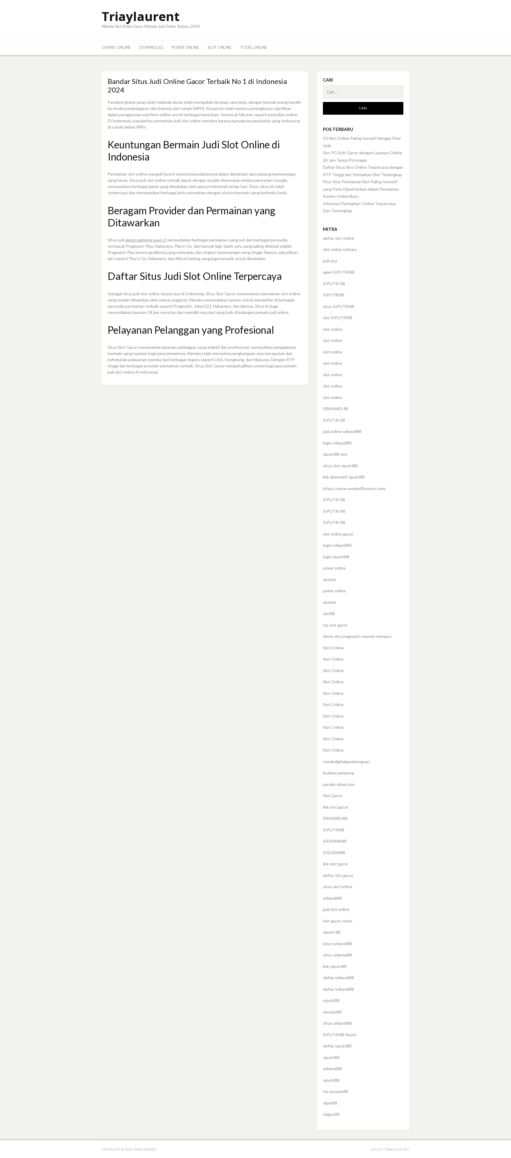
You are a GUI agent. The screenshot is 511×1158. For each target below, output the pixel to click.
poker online (334, 567)
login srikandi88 (337, 442)
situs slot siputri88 (340, 465)
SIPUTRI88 (333, 294)
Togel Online (253, 47)
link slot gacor (335, 807)
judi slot (330, 260)
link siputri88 (335, 966)
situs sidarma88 (337, 954)
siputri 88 (331, 932)
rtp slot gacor (335, 624)
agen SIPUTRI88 (338, 272)
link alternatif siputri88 (344, 476)
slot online (332, 329)
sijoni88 (330, 1102)
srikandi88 (332, 898)
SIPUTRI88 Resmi (339, 1034)
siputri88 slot (335, 454)
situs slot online (337, 886)
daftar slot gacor (338, 875)
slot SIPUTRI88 (337, 317)
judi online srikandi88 (342, 431)
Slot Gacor (332, 795)
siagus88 (331, 1114)
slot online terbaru (340, 249)
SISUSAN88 (334, 852)
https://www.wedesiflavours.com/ (354, 488)
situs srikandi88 (337, 943)
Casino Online (116, 47)
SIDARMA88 (335, 841)
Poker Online (185, 47)
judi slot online (336, 909)
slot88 (329, 613)
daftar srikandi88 (338, 977)
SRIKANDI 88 (335, 408)
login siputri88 (336, 556)
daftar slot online (338, 238)
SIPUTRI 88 (334, 283)
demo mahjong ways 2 (145, 239)
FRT (406, 1149)
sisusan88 (332, 1011)
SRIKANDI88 (335, 818)
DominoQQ (151, 47)
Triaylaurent (141, 16)
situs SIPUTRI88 (338, 306)
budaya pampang (338, 772)
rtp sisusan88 (335, 1091)
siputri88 (331, 1000)
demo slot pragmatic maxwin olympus (357, 636)
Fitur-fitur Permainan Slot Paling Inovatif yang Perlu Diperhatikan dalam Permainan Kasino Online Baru (361, 189)
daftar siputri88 (337, 1045)
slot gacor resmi (337, 920)
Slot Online (219, 47)
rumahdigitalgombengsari (346, 761)
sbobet (329, 579)
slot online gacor (338, 533)
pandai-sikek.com (339, 784)
